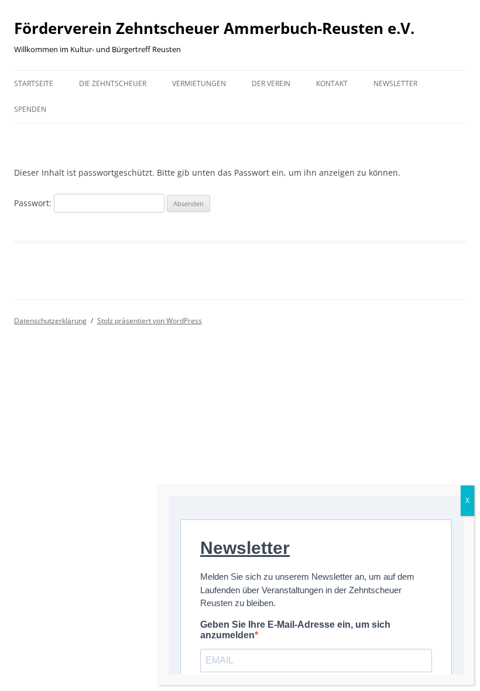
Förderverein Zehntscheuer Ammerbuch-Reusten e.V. (214, 28)
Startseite (33, 83)
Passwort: (34, 202)
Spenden (30, 109)
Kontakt (332, 83)
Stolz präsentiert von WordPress (149, 321)
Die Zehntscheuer (112, 83)
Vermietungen (199, 83)
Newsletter (395, 83)
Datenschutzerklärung (50, 321)
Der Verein (271, 83)
